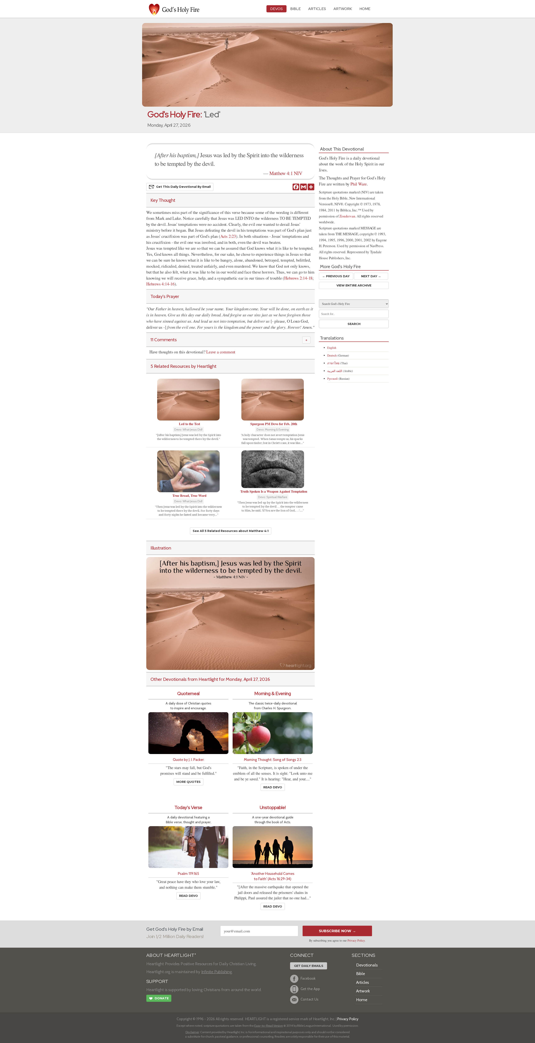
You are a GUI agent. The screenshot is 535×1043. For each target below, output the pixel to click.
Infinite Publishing (216, 971)
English (331, 348)
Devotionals (367, 965)
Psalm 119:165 (188, 873)
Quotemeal (188, 693)
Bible (295, 8)
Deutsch (332, 355)
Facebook (308, 978)
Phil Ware (358, 184)
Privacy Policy (356, 940)
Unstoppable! (273, 807)
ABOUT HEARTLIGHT (171, 955)
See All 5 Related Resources (231, 531)
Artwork (343, 8)
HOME (364, 8)
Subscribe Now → (337, 931)
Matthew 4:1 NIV (285, 173)
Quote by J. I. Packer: (188, 759)
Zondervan (347, 216)
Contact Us (309, 999)
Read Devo (272, 787)
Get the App (310, 989)
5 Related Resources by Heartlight (183, 366)
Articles (317, 8)
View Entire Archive (353, 285)
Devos (276, 8)
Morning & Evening (272, 693)
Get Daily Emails (308, 966)
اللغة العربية (334, 371)
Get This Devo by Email (183, 187)
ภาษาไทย (333, 363)
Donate (159, 998)
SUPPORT (157, 981)
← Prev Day (336, 276)
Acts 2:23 (228, 236)
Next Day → (371, 276)
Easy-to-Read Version (268, 1026)
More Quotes (188, 782)
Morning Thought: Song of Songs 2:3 (272, 759)
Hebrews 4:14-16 (160, 284)
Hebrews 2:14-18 (298, 278)
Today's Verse (188, 807)
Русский (332, 379)
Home (361, 999)
